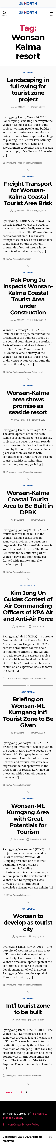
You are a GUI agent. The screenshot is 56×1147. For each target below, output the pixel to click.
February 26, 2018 (38, 211)
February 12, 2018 (38, 320)
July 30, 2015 (38, 626)
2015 (9, 678)
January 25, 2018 (38, 520)
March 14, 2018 (37, 107)
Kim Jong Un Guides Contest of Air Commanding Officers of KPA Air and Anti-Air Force (28, 605)
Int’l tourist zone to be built (28, 1009)
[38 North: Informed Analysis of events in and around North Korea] (28, 5)
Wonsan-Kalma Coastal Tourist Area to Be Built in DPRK (28, 502)
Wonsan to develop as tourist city (28, 922)
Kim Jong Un (23, 678)
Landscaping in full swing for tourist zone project (28, 89)
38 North (21, 107)
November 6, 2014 (38, 839)
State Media (28, 73)
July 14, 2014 (38, 936)
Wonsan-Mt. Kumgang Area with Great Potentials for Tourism (28, 818)
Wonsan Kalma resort (32, 163)
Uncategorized (28, 586)
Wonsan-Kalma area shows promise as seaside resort (28, 402)
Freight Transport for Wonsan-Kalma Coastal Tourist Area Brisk (28, 193)
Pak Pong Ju (18, 372)
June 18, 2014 (38, 1020)
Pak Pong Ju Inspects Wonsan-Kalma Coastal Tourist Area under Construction (28, 296)
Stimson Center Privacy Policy (21, 1124)
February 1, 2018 (38, 420)
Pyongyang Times (14, 163)
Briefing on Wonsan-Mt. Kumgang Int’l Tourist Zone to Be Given (28, 712)
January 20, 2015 (38, 733)
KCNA (9, 259)
